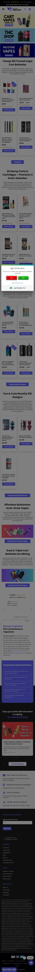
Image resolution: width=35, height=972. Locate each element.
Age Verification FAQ (17, 283)
